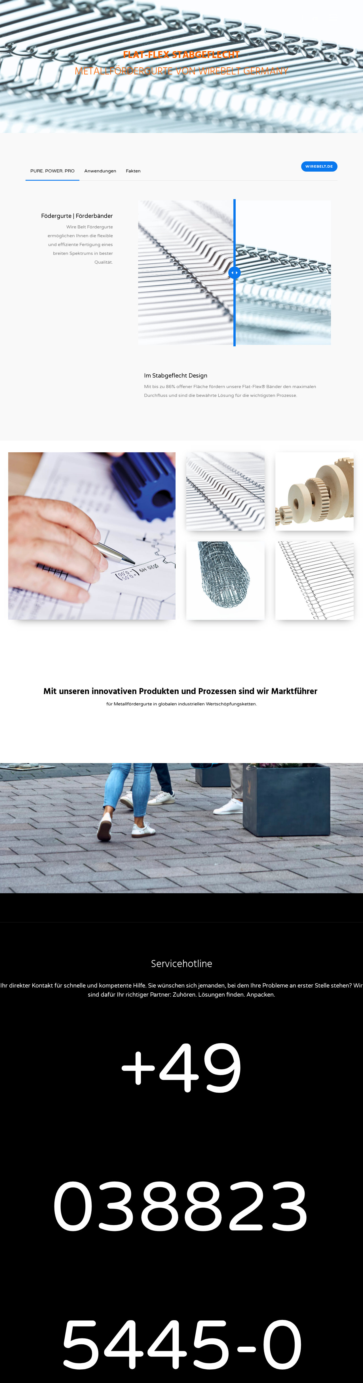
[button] (333, 17)
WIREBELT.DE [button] (319, 166)
